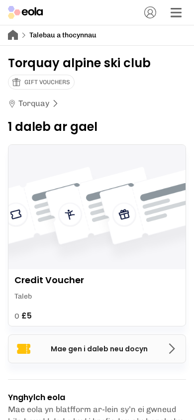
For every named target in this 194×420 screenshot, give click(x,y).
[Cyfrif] (150, 12)
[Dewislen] (176, 12)
